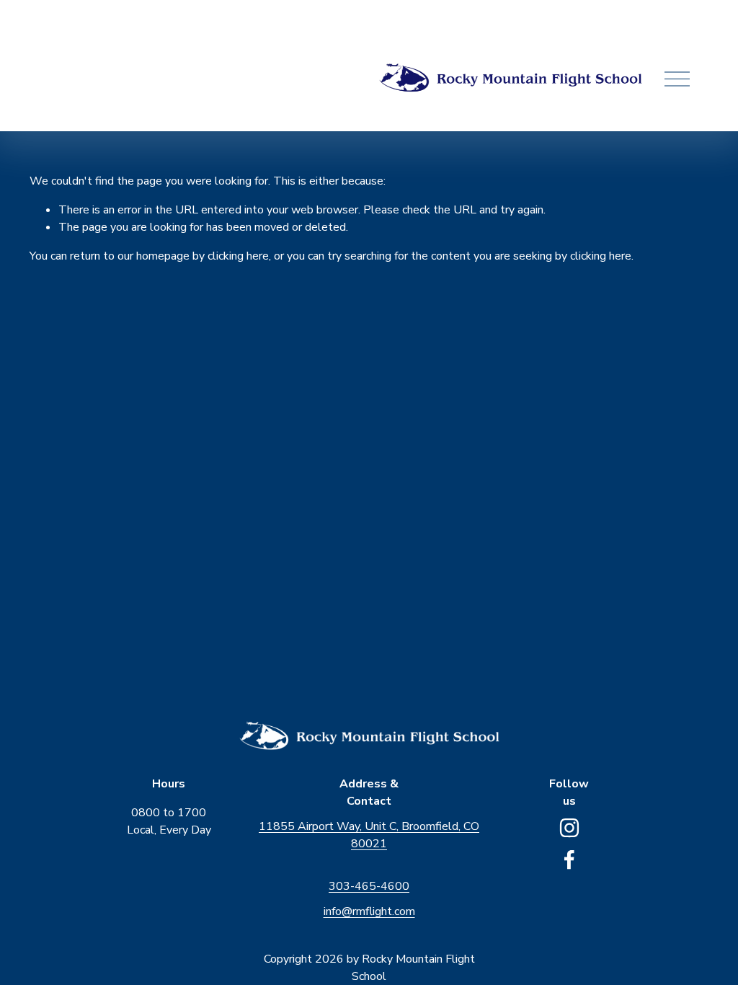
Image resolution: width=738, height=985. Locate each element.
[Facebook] (569, 859)
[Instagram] (569, 828)
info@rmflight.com (369, 911)
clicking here (238, 256)
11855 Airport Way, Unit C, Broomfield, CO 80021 (369, 835)
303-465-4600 (369, 886)
